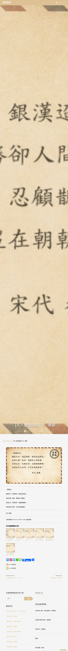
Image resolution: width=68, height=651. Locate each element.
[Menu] (57, 2)
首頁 (3, 441)
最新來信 (8, 441)
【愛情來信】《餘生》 (12, 636)
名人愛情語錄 (12, 564)
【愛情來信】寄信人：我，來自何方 (16, 611)
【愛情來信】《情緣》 (12, 616)
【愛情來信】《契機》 (12, 626)
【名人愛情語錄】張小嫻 (20, 539)
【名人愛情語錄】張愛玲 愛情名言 (10, 554)
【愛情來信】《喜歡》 (12, 647)
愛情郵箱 (6, 2)
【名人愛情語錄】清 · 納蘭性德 (10, 539)
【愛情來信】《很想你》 (12, 641)
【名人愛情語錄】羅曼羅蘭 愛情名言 (49, 539)
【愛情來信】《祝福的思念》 (14, 621)
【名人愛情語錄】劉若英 (30, 539)
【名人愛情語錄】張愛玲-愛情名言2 (39, 539)
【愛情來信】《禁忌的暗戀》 (14, 631)
